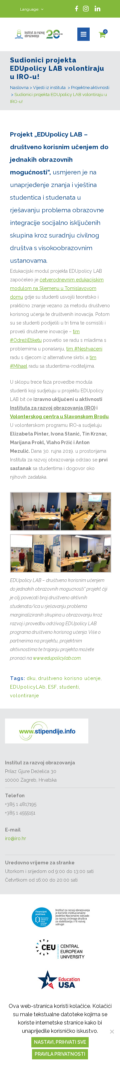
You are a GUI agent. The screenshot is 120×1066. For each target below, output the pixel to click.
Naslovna (19, 87)
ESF (52, 687)
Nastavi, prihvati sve (60, 1042)
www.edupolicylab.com (57, 658)
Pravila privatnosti (60, 1054)
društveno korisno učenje (69, 678)
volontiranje (24, 695)
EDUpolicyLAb (28, 687)
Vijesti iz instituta (49, 87)
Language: (29, 9)
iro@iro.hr (15, 838)
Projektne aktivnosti (90, 87)
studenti (69, 687)
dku (31, 678)
